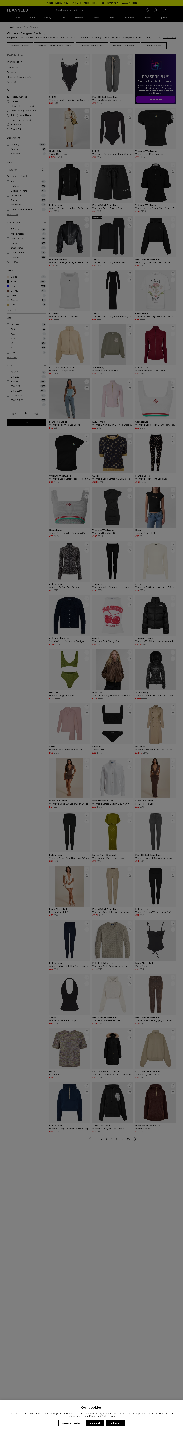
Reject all (95, 1423)
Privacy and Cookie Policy (102, 1416)
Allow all (115, 1423)
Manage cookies (71, 1423)
